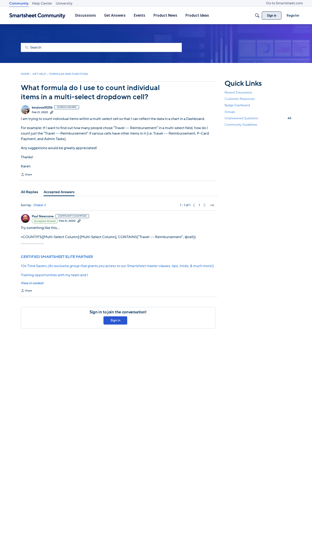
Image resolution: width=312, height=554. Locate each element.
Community (19, 3)
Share (26, 175)
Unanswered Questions (258, 118)
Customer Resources (240, 99)
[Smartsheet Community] (37, 16)
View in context (32, 283)
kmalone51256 (42, 108)
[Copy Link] (51, 112)
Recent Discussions (238, 92)
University (64, 3)
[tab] (29, 192)
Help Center (42, 3)
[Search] (257, 15)
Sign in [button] (115, 320)
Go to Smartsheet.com (284, 3)
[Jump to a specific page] (211, 205)
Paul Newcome (43, 216)
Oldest (38, 205)
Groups (230, 112)
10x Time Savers (117, 265)
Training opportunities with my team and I (54, 275)
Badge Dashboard (237, 105)
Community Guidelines (241, 124)
